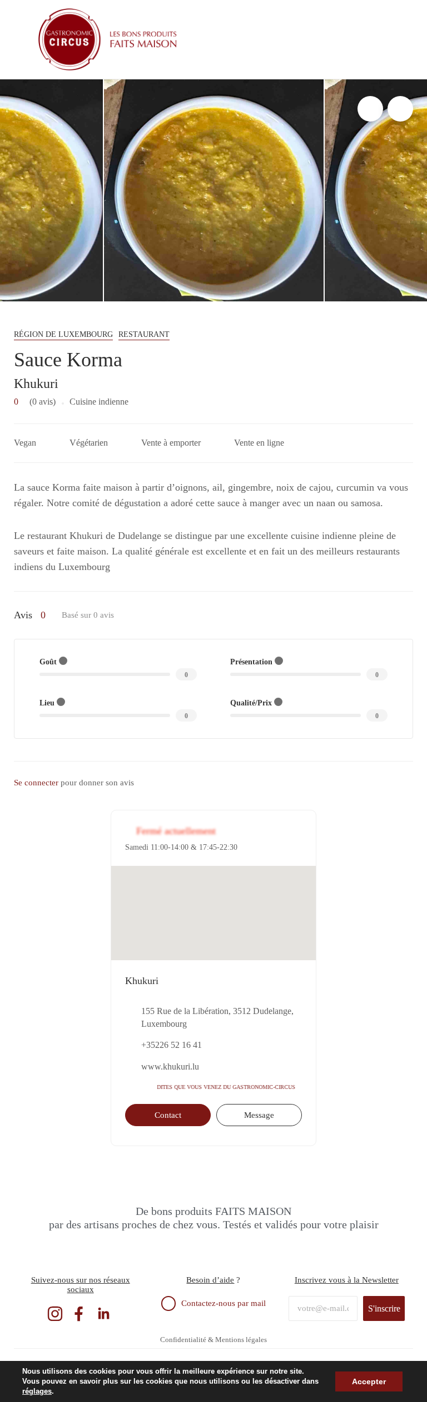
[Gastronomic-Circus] (107, 39)
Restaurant (144, 334)
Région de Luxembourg (63, 334)
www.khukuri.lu (170, 1066)
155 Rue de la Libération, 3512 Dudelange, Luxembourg (217, 1017)
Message (259, 1115)
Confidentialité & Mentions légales (213, 1339)
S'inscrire (384, 1308)
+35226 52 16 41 (171, 1045)
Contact (168, 1115)
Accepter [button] (369, 1381)
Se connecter (36, 782)
